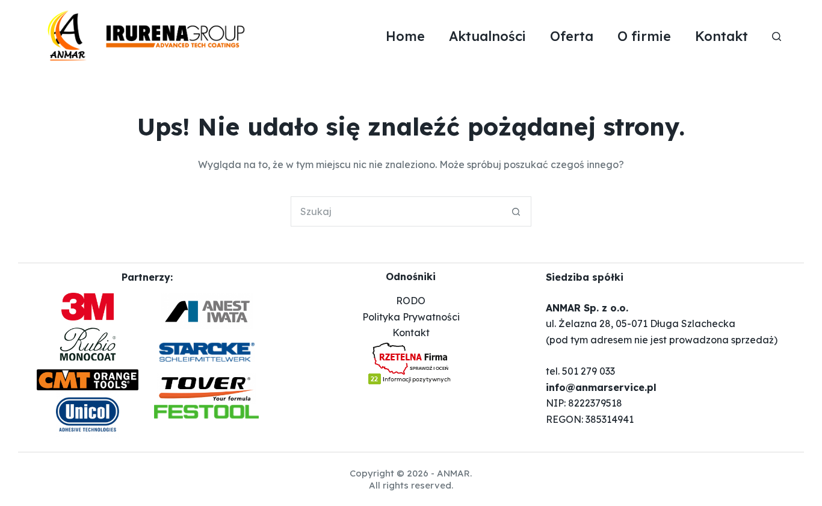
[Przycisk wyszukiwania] (516, 211)
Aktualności (487, 36)
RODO (410, 301)
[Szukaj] (776, 36)
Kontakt (721, 36)
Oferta (571, 36)
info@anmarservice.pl (601, 387)
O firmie (644, 36)
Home (405, 36)
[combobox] (396, 211)
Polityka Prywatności (411, 317)
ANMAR (453, 473)
